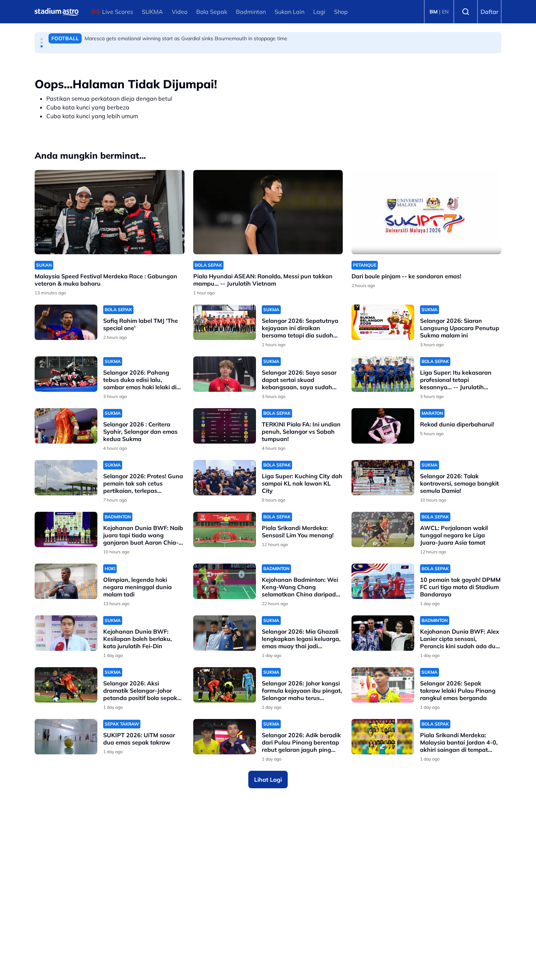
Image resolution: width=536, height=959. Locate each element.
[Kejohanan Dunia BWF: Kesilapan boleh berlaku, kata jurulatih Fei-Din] (66, 633)
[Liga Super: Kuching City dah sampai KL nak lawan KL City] (224, 477)
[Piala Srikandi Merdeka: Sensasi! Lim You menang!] (224, 529)
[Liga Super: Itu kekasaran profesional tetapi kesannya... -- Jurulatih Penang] (382, 374)
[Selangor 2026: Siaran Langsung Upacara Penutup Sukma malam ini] (382, 322)
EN (445, 11)
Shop (341, 11)
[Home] (56, 11)
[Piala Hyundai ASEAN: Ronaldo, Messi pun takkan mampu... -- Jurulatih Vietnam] (268, 212)
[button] (41, 39)
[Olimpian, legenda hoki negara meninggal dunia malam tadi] (66, 581)
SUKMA (152, 11)
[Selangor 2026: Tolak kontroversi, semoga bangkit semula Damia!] (382, 477)
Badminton (251, 11)
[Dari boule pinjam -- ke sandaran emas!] (426, 212)
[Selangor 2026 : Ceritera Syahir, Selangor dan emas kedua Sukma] (66, 426)
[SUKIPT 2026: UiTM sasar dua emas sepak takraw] (66, 736)
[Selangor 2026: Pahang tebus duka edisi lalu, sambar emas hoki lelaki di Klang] (66, 374)
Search (465, 11)
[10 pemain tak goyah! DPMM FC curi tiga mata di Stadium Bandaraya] (382, 581)
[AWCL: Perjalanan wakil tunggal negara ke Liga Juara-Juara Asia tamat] (382, 529)
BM (434, 11)
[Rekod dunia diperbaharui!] (382, 426)
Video (179, 11)
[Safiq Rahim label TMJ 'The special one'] (66, 322)
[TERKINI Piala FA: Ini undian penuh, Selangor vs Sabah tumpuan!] (224, 426)
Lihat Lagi (268, 779)
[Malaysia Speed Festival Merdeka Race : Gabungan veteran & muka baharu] (110, 212)
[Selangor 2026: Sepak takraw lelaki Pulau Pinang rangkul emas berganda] (382, 685)
